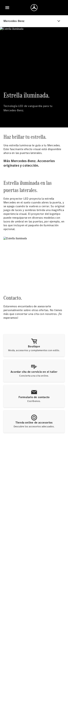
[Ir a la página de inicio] (34, 7)
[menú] (7, 7)
